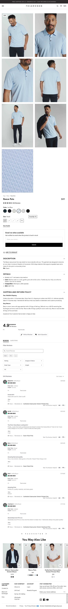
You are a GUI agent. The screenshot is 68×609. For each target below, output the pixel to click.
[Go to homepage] (34, 6)
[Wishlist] (61, 6)
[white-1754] (14, 211)
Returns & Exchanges (5, 592)
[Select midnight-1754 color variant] (32, 575)
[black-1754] (28, 211)
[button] (16, 355)
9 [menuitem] (42, 533)
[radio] (5, 355)
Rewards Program (32, 590)
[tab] (26, 334)
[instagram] (41, 600)
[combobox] (12, 360)
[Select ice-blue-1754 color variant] (35, 575)
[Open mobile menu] (3, 6)
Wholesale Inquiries (17, 598)
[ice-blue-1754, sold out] (19, 211)
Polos (8, 195)
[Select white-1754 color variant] (33, 575)
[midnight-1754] (9, 211)
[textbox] (64, 377)
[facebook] (44, 600)
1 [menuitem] (25, 533)
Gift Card (17, 590)
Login (28, 587)
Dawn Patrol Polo (28, 435)
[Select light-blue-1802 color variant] (54, 577)
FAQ (3, 597)
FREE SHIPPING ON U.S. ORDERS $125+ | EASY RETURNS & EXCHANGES (34, 1)
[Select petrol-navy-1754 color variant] (30, 575)
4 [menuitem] (31, 533)
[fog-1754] (23, 211)
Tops (4, 195)
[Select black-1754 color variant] (37, 575)
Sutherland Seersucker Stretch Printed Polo (35, 404)
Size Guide (6, 225)
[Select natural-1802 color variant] (52, 577)
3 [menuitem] (29, 533)
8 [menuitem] (40, 533)
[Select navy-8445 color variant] (11, 577)
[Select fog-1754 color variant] (28, 575)
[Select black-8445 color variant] (13, 577)
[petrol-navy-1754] (5, 211)
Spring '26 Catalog (19, 594)
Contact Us (5, 588)
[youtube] (47, 600)
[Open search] (57, 6)
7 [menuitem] (38, 533)
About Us (17, 587)
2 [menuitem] (27, 533)
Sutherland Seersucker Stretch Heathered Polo (36, 527)
